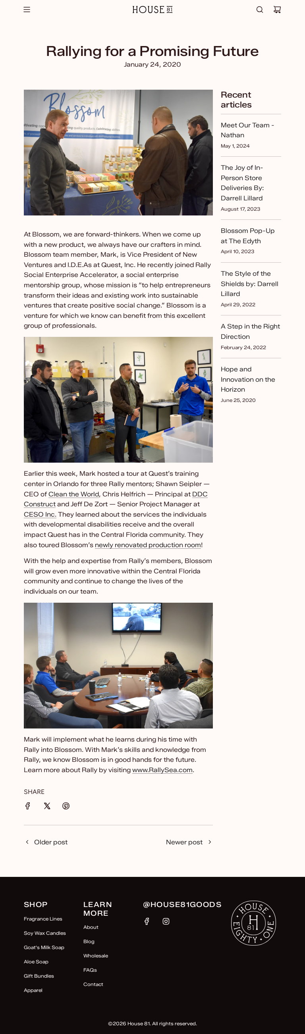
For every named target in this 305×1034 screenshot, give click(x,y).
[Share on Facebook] (28, 807)
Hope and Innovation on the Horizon (248, 379)
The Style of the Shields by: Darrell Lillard (249, 284)
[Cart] (277, 9)
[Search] (259, 9)
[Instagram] (166, 921)
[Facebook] (147, 921)
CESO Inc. (40, 514)
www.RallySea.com (162, 770)
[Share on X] (47, 807)
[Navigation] (26, 9)
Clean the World (73, 494)
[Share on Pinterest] (66, 807)
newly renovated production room (148, 545)
